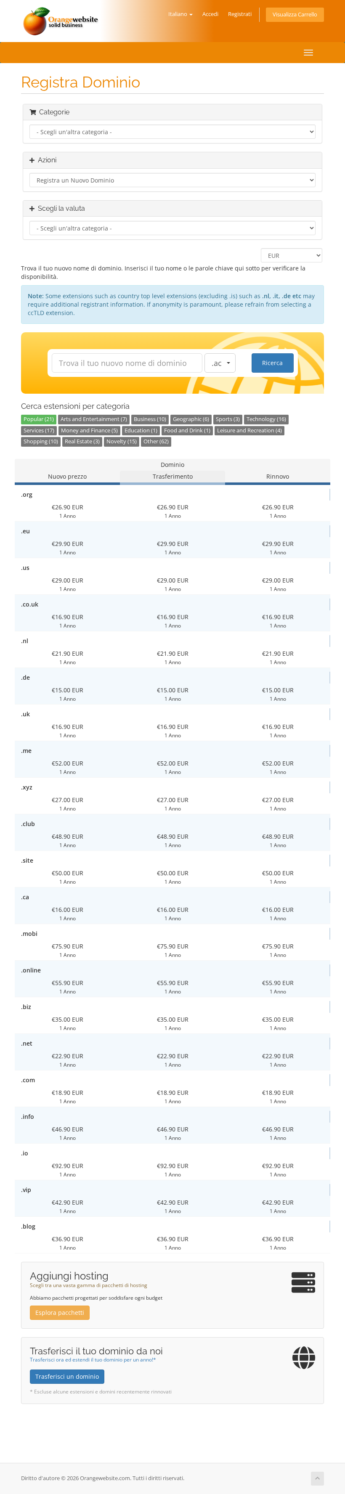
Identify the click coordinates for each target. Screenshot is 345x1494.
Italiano (178, 14)
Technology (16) (266, 419)
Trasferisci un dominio (67, 1376)
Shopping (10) (41, 441)
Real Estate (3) (82, 441)
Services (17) (39, 430)
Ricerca (272, 363)
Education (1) (141, 430)
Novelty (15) (121, 441)
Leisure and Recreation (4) (249, 430)
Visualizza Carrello (295, 14)
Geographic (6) (191, 419)
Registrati (240, 14)
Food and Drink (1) (187, 430)
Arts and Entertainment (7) (94, 419)
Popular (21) (39, 419)
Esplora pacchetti (59, 1313)
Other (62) (156, 441)
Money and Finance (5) (89, 430)
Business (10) (150, 419)
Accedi (210, 14)
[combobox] (220, 363)
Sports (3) (228, 419)
